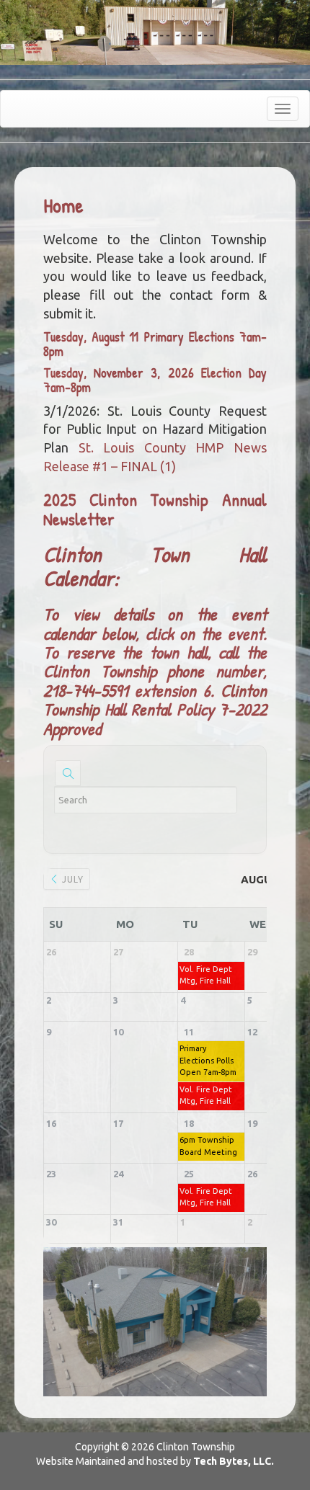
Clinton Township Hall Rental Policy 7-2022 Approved (155, 709)
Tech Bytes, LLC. (233, 1461)
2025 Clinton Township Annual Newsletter (155, 509)
